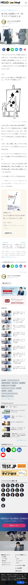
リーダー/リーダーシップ (13, 380)
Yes (21, 582)
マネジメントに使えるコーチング (9, 10)
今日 (3, 406)
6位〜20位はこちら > (22, 440)
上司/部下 (10, 390)
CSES (17, 558)
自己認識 (4, 380)
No (26, 582)
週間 (7, 406)
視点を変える (15, 383)
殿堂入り (15, 406)
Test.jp (17, 562)
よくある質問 (18, 568)
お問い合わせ (9, 257)
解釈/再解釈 (22, 383)
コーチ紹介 (4, 558)
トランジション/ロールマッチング (9, 393)
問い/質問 (19, 388)
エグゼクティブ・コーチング (8, 388)
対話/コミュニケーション (7, 396)
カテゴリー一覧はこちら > (7, 399)
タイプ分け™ (19, 560)
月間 (10, 406)
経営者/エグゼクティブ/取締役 (8, 385)
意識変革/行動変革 (6, 383)
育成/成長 (4, 390)
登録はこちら (14, 525)
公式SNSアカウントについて (8, 459)
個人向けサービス (6, 564)
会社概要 (4, 556)
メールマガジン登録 (20, 565)
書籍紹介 (4, 560)
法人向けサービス (6, 562)
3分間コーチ (7, 283)
